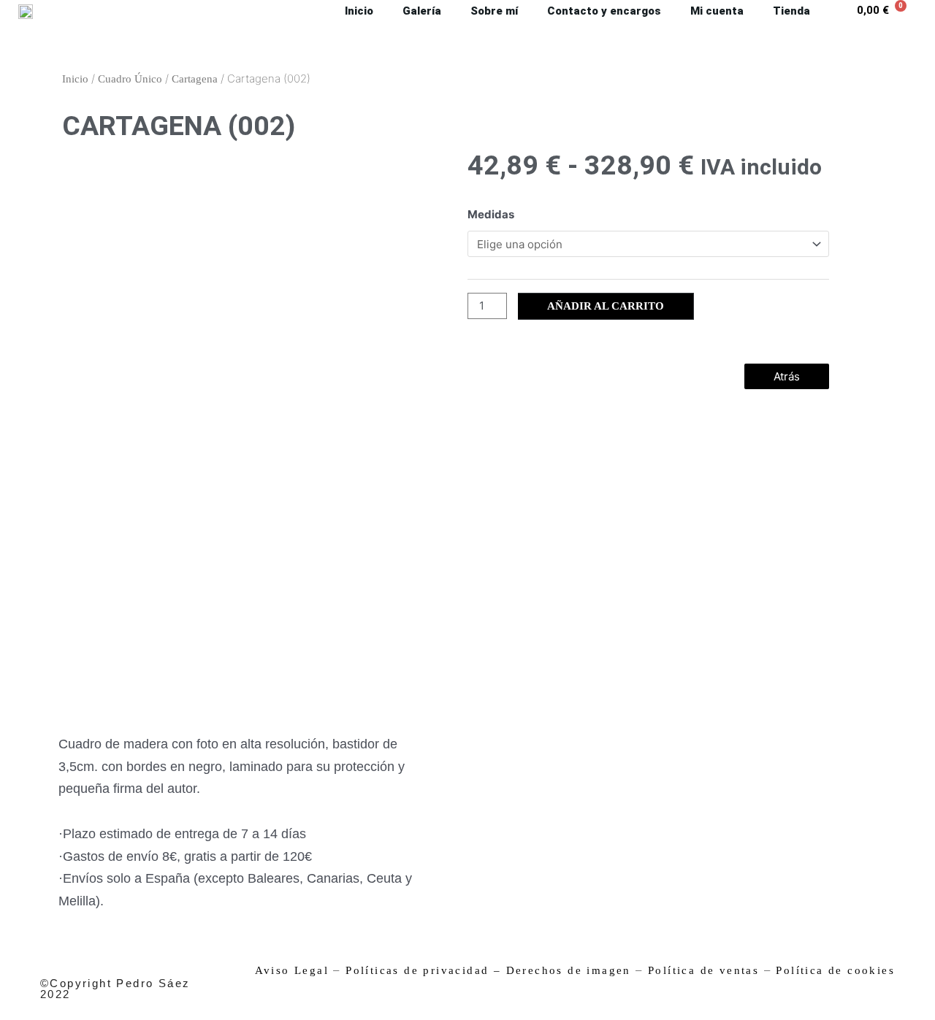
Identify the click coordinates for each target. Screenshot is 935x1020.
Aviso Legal (292, 970)
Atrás (787, 376)
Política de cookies (835, 970)
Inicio (75, 79)
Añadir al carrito (605, 306)
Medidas (491, 214)
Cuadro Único (130, 79)
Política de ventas (703, 970)
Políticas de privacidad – (423, 970)
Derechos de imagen (568, 970)
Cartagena (195, 79)
